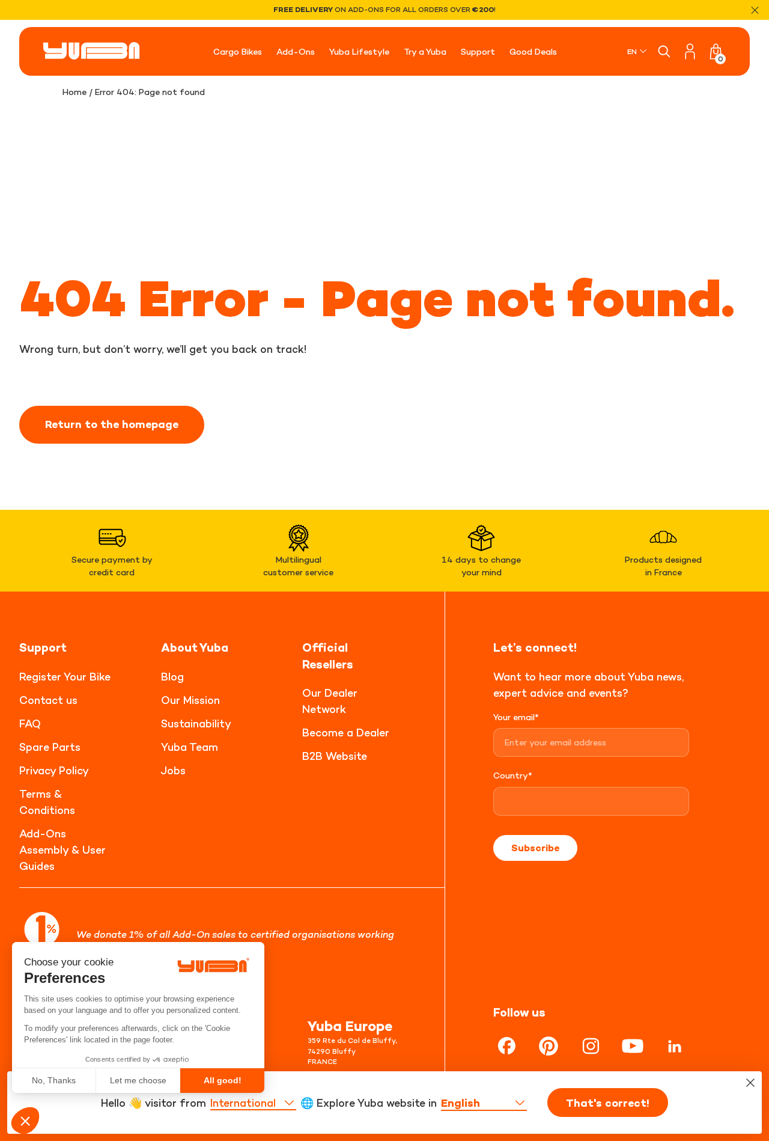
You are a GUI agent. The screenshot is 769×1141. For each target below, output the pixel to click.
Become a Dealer (345, 732)
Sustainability (196, 723)
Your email (516, 717)
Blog (172, 676)
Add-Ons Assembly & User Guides (62, 849)
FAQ (30, 723)
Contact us (48, 700)
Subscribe (535, 848)
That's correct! (607, 1103)
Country (512, 775)
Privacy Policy (54, 770)
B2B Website (334, 756)
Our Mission (190, 700)
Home (74, 92)
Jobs (173, 770)
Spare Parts (50, 747)
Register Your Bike (65, 676)
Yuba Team (189, 747)
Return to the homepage (111, 424)
